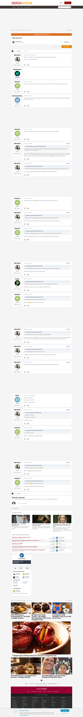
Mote (53, 697)
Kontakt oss (45, 683)
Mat (43, 697)
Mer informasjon (65, 713)
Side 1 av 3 (26, 51)
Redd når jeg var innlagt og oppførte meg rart (21, 537)
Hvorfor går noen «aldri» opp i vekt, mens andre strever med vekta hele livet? (62, 525)
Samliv (33, 705)
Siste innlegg (20, 7)
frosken (17, 576)
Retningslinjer (28, 7)
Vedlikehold (14, 707)
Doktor (41, 689)
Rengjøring (14, 705)
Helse (28, 691)
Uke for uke (24, 705)
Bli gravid (24, 700)
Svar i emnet (66, 46)
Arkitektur (14, 700)
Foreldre (24, 697)
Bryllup (53, 705)
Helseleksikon (33, 691)
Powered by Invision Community (41, 685)
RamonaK (27, 573)
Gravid (23, 702)
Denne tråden (65, 7)
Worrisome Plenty (28, 576)
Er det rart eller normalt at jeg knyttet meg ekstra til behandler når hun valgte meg (28, 549)
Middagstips (44, 707)
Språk (26, 683)
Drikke (43, 705)
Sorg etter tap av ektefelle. (17, 543)
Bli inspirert (14, 702)
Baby (23, 707)
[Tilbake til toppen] (41, 680)
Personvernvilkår (38, 683)
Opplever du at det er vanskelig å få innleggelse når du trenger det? (25, 540)
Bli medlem (68, 2)
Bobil (62, 707)
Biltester (63, 702)
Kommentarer (34, 700)
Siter (28, 91)
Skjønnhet (54, 702)
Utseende (31, 683)
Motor (62, 697)
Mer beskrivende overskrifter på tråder (41, 34)
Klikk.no (46, 694)
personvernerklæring (24, 715)
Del (61, 42)
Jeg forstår (65, 710)
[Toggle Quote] (25, 146)
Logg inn (61, 2)
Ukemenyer (44, 700)
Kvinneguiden (35, 697)
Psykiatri (23, 42)
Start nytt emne (56, 46)
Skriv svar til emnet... (23, 503)
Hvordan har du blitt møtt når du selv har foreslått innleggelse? (24, 546)
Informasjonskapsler (52, 683)
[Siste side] (21, 51)
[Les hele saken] (21, 519)
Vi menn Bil (63, 700)
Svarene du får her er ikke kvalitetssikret (18, 562)
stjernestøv (18, 573)
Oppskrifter (44, 702)
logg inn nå (44, 499)
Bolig (13, 697)
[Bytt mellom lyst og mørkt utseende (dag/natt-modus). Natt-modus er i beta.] (57, 683)
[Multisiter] (25, 65)
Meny (14, 7)
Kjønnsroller (34, 702)
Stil (52, 700)
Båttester (63, 705)
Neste (19, 51)
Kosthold (39, 691)
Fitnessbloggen (55, 691)
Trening (44, 691)
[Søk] (70, 7)
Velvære (49, 691)
